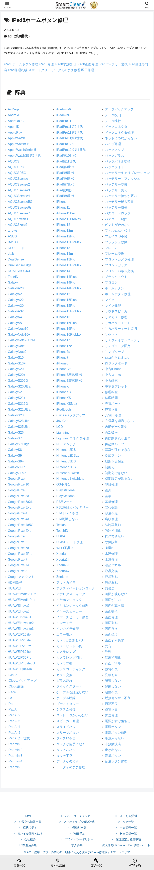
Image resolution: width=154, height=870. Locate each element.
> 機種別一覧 (77, 827)
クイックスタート (69, 686)
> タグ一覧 (126, 821)
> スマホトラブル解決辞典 (77, 821)
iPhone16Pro (65, 328)
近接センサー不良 (118, 698)
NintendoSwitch (67, 473)
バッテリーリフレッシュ (122, 178)
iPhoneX (62, 386)
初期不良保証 (114, 461)
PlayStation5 (65, 496)
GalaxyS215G (18, 403)
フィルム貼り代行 (118, 230)
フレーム (111, 248)
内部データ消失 (116, 426)
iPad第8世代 (65, 190)
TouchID (62, 530)
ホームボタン (114, 288)
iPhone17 (63, 340)
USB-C (61, 536)
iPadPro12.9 (65, 144)
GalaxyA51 (16, 323)
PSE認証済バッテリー (72, 507)
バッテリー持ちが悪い (121, 196)
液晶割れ (111, 576)
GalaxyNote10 (18, 328)
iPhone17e (64, 346)
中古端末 (111, 380)
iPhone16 (63, 317)
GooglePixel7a (18, 565)
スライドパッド (67, 727)
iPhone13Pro (65, 259)
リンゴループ (114, 351)
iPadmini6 (63, 109)
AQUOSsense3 (19, 190)
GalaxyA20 (16, 288)
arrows (12, 230)
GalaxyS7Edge (18, 444)
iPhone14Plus (66, 277)
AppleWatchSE (18, 144)
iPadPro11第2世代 (69, 126)
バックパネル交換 (118, 161)
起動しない (113, 686)
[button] (142, 626)
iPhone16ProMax (68, 334)
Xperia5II (62, 565)
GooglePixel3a (18, 496)
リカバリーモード (118, 323)
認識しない (113, 680)
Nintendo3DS (66, 461)
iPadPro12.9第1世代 (71, 149)
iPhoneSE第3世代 (69, 380)
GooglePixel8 (17, 571)
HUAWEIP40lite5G (21, 663)
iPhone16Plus (66, 323)
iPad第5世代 (65, 173)
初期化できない (116, 473)
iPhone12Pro (65, 236)
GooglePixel (16, 478)
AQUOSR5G (17, 173)
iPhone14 (63, 271)
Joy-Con (62, 421)
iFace (12, 692)
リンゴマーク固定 (118, 346)
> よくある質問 (126, 816)
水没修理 (111, 553)
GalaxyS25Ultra (19, 426)
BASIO (13, 242)
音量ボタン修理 (116, 761)
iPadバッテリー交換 (114, 64)
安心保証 (111, 507)
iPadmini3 (15, 755)
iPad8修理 (47, 64)
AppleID (13, 126)
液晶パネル (113, 565)
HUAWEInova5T (19, 617)
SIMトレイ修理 (67, 513)
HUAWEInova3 (18, 611)
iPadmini (14, 744)
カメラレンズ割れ (69, 657)
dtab (11, 253)
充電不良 (111, 409)
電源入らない (114, 738)
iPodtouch (63, 409)
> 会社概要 (28, 839)
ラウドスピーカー (118, 311)
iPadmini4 (15, 761)
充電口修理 (113, 415)
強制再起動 (113, 525)
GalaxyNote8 (17, 346)
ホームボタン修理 (118, 294)
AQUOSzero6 (17, 224)
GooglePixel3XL (19, 507)
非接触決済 (113, 744)
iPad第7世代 (65, 184)
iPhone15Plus (66, 300)
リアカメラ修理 (116, 317)
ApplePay (15, 132)
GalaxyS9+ (16, 461)
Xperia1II (62, 559)
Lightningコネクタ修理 (72, 438)
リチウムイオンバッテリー (124, 340)
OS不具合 (63, 484)
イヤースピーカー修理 (72, 617)
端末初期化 (113, 657)
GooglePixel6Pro (20, 553)
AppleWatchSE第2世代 (24, 155)
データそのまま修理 (66, 70)
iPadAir (13, 709)
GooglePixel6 (17, 542)
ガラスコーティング (70, 669)
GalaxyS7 (15, 438)
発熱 (108, 651)
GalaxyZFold (17, 473)
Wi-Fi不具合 (65, 548)
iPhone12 (63, 224)
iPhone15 (63, 294)
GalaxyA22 (16, 300)
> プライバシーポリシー (77, 839)
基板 (108, 496)
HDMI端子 (15, 582)
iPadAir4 (14, 727)
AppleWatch (16, 138)
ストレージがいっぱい (72, 715)
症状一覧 (96, 862)
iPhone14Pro (65, 282)
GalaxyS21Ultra (19, 409)
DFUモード (16, 248)
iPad (11, 703)
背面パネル (113, 663)
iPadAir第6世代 (19, 738)
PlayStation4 (65, 490)
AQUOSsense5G (20, 201)
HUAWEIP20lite (19, 640)
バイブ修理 (113, 144)
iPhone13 (63, 248)
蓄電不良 (111, 669)
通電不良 (111, 709)
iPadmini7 (63, 115)
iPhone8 (62, 363)
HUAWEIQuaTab (20, 669)
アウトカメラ (66, 582)
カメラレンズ (66, 651)
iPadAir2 (14, 715)
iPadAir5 (14, 732)
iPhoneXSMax (66, 403)
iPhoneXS (63, 398)
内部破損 (111, 432)
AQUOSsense (18, 178)
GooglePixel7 (17, 559)
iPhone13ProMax (68, 265)
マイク (109, 300)
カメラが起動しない (70, 640)
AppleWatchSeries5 (22, 149)
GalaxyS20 (16, 369)
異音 (108, 646)
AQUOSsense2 (19, 184)
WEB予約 (135, 862)
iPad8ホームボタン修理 (21, 64)
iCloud (12, 675)
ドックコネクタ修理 (119, 132)
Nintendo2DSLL (67, 455)
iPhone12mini (66, 230)
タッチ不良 (64, 755)
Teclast (61, 525)
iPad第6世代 (65, 178)
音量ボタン (113, 755)
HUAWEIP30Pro (19, 657)
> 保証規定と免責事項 (126, 839)
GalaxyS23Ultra (19, 421)
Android (13, 115)
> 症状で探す (28, 827)
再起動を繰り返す (118, 438)
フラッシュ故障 (116, 242)
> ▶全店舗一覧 (126, 833)
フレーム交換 (114, 253)
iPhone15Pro (65, 305)
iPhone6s (63, 351)
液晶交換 (111, 571)
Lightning (63, 432)
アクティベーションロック (75, 588)
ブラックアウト (116, 277)
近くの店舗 (58, 862)
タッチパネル (66, 750)
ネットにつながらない (121, 138)
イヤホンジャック (69, 600)
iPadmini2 (15, 750)
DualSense (16, 259)
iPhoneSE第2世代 (69, 374)
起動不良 (111, 692)
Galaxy (13, 282)
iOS (10, 698)
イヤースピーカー (69, 611)
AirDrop (13, 109)
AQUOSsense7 (19, 213)
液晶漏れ (111, 582)
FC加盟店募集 (28, 845)
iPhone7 (62, 357)
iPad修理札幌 (18, 70)
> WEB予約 (77, 833)
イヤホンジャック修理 (72, 605)
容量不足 (111, 513)
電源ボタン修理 (116, 732)
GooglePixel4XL (19, 530)
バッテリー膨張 (116, 207)
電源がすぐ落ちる (118, 721)
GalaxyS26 (16, 432)
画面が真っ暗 (114, 605)
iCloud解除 (16, 686)
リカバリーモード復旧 (121, 328)
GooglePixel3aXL (20, 502)
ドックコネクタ (116, 126)
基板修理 (111, 502)
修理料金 (111, 392)
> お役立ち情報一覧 (27, 821)
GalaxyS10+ (16, 363)
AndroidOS (16, 121)
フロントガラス (116, 265)
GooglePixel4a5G (20, 525)
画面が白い (113, 600)
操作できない (114, 536)
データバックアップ (119, 109)
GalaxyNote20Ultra (21, 340)
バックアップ (114, 149)
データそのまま (67, 761)
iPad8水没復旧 (66, 64)
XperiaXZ (63, 571)
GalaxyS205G (18, 380)
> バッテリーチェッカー (77, 816)
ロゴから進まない (118, 357)
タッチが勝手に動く (70, 744)
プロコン (111, 282)
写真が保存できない (119, 449)
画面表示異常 (114, 640)
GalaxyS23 (16, 415)
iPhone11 (63, 207)
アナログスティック (70, 594)
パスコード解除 (116, 219)
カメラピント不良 (69, 646)
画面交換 (111, 611)
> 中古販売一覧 (126, 827)
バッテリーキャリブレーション (127, 173)
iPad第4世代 (65, 167)
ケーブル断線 (66, 698)
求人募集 (77, 845)
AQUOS (13, 161)
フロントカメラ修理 (119, 259)
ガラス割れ (64, 680)
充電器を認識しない (119, 421)
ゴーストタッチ (67, 703)
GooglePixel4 (17, 513)
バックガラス (114, 155)
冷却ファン (113, 455)
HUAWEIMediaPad (21, 600)
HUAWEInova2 (18, 605)
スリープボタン (67, 732)
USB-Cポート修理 (69, 542)
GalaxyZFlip (16, 467)
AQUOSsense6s (19, 207)
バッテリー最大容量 (119, 201)
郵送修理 (111, 715)
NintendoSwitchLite (70, 478)
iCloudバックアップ (22, 680)
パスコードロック (118, 213)
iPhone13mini (66, 253)
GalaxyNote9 (17, 351)
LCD (59, 426)
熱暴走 (109, 588)
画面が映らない (116, 594)
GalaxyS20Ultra (19, 386)
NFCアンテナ (66, 444)
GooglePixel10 (18, 484)
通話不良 (111, 703)
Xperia (61, 553)
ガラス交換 (64, 675)
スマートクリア (40, 70)
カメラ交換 (64, 663)
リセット (111, 334)
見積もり (111, 675)
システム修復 (66, 709)
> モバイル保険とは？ (28, 833)
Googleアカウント (21, 576)
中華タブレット (116, 386)
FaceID (13, 277)
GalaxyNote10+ (19, 334)
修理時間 (111, 398)
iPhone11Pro (65, 213)
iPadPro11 (63, 121)
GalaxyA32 (16, 311)
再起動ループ (114, 444)
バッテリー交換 (116, 184)
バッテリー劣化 (116, 190)
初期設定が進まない (119, 478)
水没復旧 (111, 559)
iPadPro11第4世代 (69, 138)
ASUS (12, 236)
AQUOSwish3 (18, 219)
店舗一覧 (19, 862)
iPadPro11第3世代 (69, 132)
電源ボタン (113, 727)
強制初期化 (113, 530)
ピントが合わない (118, 224)
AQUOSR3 (16, 167)
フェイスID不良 (116, 236)
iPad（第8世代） (18, 36)
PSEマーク (64, 502)
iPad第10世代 (66, 155)
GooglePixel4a (18, 519)
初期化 (109, 467)
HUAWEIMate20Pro (22, 594)
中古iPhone (113, 369)
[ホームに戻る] (77, 806)
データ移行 (113, 121)
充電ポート (113, 403)
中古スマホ (113, 374)
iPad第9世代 (65, 196)
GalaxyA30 (16, 305)
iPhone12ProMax (68, 242)
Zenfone (62, 576)
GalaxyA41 (16, 317)
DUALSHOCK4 (19, 271)
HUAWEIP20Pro (19, 646)
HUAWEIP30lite (19, 651)
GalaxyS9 (15, 455)
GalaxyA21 (16, 294)
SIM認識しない (67, 519)
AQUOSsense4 (19, 196)
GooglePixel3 (17, 490)
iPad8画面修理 (88, 64)
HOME (28, 816)
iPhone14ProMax (68, 288)
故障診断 (111, 542)
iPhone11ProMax (68, 219)
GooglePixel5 (17, 536)
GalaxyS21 (16, 392)
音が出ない (113, 750)
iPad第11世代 (66, 161)
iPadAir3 (14, 721)
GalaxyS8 (15, 449)
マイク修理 (113, 305)
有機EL (110, 548)
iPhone (61, 201)
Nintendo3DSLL (67, 467)
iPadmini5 (15, 767)
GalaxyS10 (16, 357)
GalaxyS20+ (16, 374)
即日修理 (87, 70)
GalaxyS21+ (16, 398)
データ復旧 (113, 115)
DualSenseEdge (19, 265)
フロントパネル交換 (119, 271)
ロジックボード (116, 363)
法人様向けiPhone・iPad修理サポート (126, 845)
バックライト (114, 167)
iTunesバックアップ (70, 415)
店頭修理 (111, 519)
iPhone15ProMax (68, 311)
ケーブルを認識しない (72, 692)
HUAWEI (14, 588)
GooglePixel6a (18, 548)
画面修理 (111, 617)
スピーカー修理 (67, 721)
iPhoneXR (63, 392)
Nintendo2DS (66, 449)
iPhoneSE (63, 369)
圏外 (108, 490)
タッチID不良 (66, 738)
